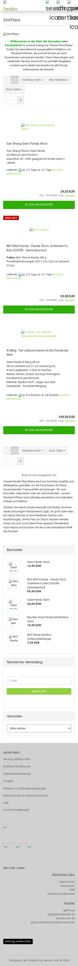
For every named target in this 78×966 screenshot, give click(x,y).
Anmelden (39, 691)
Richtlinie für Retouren (17, 766)
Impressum (68, 885)
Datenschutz (67, 881)
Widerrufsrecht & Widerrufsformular (25, 795)
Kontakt (8, 781)
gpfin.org (69, 910)
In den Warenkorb (39, 204)
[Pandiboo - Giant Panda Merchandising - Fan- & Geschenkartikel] (8, 5)
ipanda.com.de (65, 918)
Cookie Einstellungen (16, 809)
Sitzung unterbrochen (16, 759)
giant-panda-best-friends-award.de (53, 922)
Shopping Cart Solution (24, 960)
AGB (6, 802)
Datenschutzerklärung (17, 773)
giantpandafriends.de (61, 914)
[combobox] (32, 80)
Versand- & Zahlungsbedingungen (24, 788)
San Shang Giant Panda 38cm (27, 143)
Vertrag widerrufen (18, 941)
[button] (7, 80)
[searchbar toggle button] (51, 5)
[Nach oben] (66, 959)
